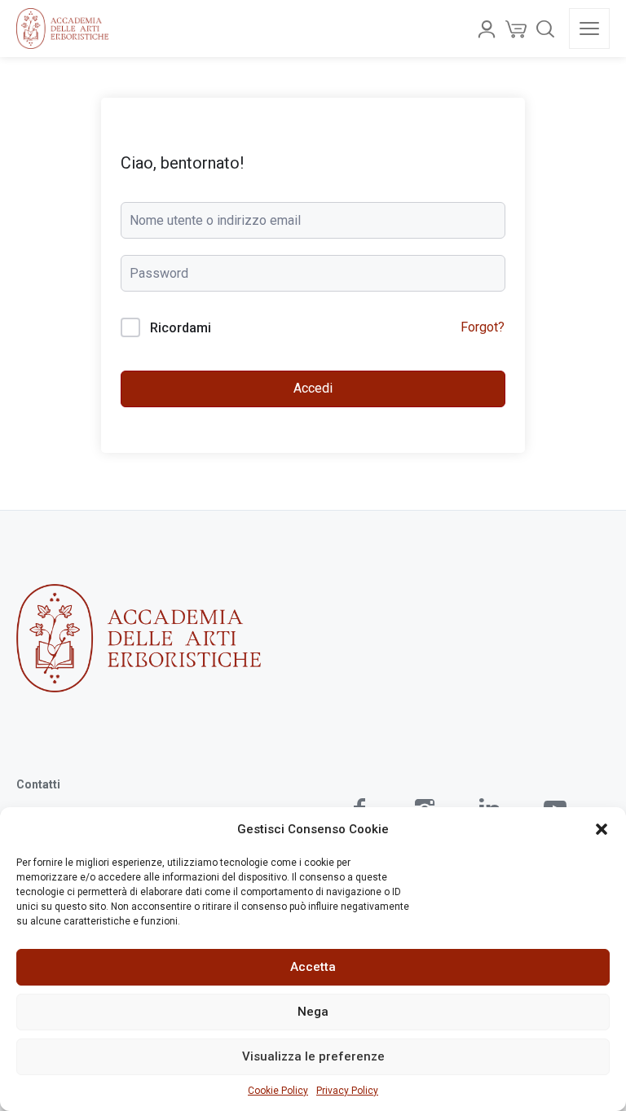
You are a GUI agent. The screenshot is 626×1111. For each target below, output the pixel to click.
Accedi (313, 388)
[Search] (545, 28)
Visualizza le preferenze (313, 1056)
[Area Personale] (486, 28)
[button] (601, 829)
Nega (313, 1011)
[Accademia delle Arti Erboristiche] (62, 28)
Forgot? (483, 327)
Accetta (313, 967)
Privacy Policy (347, 1090)
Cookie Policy (278, 1090)
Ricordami (180, 328)
